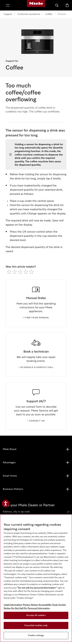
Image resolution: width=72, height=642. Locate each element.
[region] (36, 578)
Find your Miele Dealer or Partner (29, 505)
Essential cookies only (36, 625)
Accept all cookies (35, 615)
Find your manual (37, 318)
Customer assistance (28, 14)
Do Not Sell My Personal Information (30, 608)
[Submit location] (67, 512)
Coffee (48, 14)
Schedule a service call (36, 367)
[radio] (9, 272)
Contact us (37, 421)
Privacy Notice (30, 605)
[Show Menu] (8, 5)
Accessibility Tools (48, 605)
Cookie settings (36, 635)
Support (7, 14)
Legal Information (13, 605)
